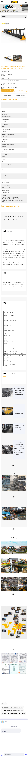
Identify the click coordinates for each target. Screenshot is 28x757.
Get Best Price (7, 90)
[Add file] (2, 754)
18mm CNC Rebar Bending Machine (12, 707)
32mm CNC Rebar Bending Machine (12, 710)
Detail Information (7, 95)
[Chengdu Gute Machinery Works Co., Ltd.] (14, 2)
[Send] (26, 754)
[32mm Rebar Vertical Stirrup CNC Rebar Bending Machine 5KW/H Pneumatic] (13, 37)
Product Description (20, 95)
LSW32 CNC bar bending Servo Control (13, 713)
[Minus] (26, 722)
